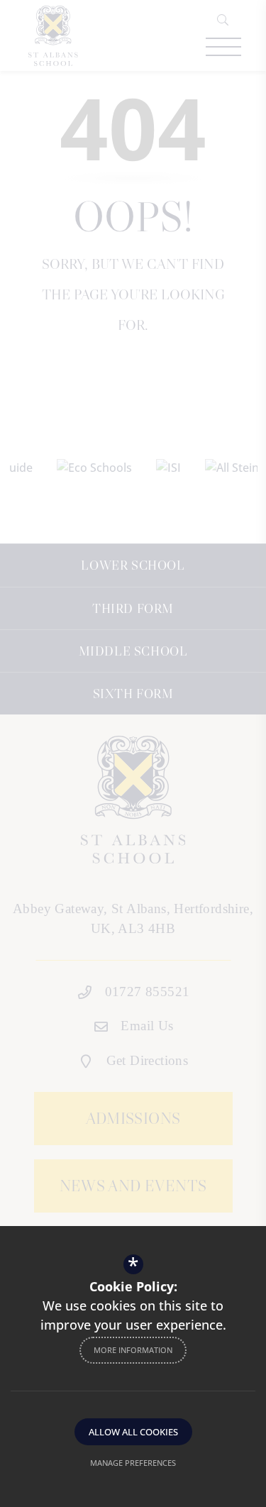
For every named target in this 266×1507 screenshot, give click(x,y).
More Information (133, 1350)
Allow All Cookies (133, 1431)
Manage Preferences (133, 1462)
